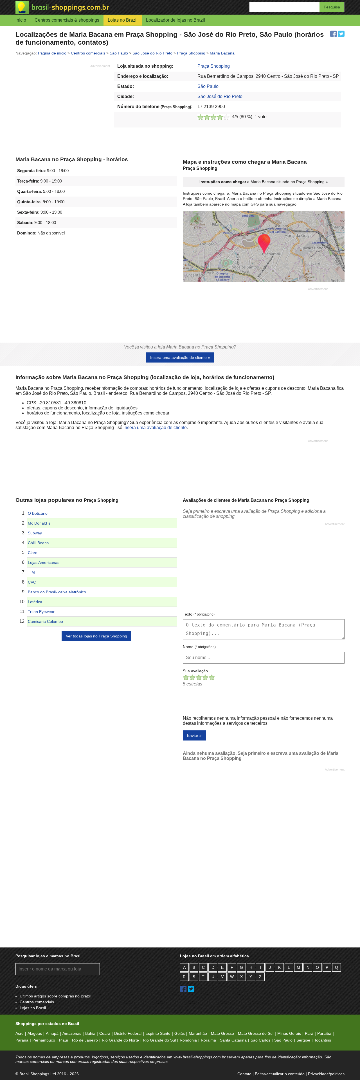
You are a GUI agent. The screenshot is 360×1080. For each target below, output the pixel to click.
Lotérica (35, 602)
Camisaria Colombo (45, 621)
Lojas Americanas (43, 562)
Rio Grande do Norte (120, 1040)
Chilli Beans (38, 543)
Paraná (21, 1040)
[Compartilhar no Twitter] (341, 34)
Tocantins (322, 1040)
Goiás (179, 1033)
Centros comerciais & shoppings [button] (67, 20)
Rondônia (188, 1040)
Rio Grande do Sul (159, 1040)
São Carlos (260, 1040)
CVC (32, 582)
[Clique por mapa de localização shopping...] (264, 247)
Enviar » (194, 735)
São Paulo (208, 86)
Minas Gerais (289, 1033)
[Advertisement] (62, 107)
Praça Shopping (213, 66)
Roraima (208, 1040)
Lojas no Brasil (33, 1008)
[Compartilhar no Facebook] (333, 34)
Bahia (90, 1033)
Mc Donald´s (39, 523)
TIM (31, 572)
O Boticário (38, 513)
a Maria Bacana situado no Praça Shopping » (263, 181)
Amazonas (71, 1033)
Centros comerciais (37, 1002)
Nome (199, 646)
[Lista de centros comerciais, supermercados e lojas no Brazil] (97, 7)
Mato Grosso (222, 1033)
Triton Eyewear (41, 611)
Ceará (104, 1033)
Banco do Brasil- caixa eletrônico (57, 592)
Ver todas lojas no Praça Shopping (96, 636)
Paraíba (324, 1033)
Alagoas (35, 1033)
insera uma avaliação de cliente (155, 427)
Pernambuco (43, 1040)
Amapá (52, 1033)
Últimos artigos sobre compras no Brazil (55, 996)
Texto (199, 614)
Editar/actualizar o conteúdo (280, 1074)
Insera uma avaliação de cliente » (180, 357)
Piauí (63, 1040)
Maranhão (198, 1033)
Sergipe (303, 1040)
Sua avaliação (195, 671)
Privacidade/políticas (326, 1074)
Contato (244, 1074)
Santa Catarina (233, 1040)
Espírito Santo (157, 1033)
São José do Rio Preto (219, 96)
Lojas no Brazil (123, 20)
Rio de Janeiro (85, 1040)
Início (20, 20)
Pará (309, 1033)
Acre (19, 1033)
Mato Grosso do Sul (255, 1033)
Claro (32, 552)
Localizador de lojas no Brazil (175, 20)
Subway (35, 533)
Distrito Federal (127, 1033)
